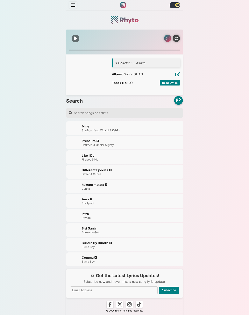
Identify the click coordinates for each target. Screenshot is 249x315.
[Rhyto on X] (119, 304)
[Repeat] (176, 38)
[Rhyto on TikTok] (139, 304)
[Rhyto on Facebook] (110, 304)
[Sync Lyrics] (167, 38)
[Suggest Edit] (177, 74)
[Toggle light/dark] (175, 5)
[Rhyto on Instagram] (129, 304)
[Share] (178, 100)
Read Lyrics (170, 82)
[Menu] (73, 5)
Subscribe (169, 290)
